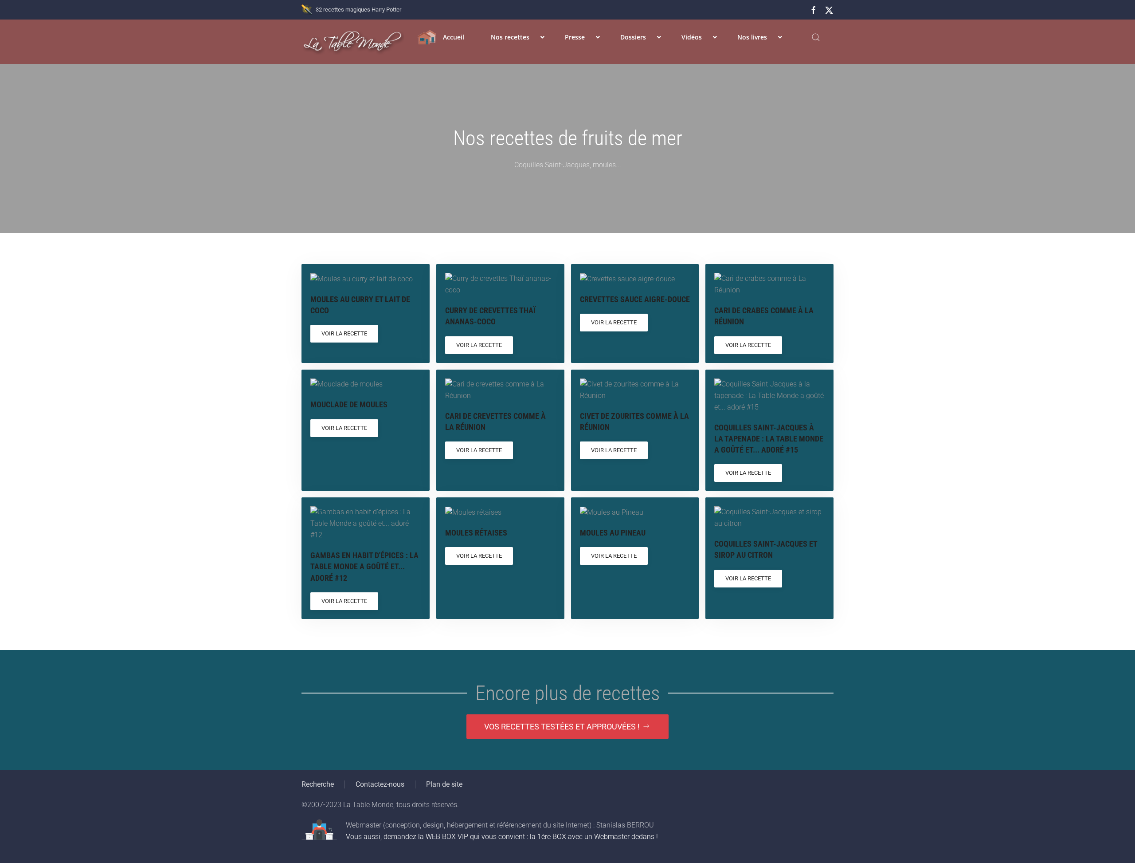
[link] (365, 313)
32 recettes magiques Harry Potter (358, 9)
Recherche (317, 784)
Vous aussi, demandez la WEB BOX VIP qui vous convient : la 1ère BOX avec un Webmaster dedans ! (502, 836)
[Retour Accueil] (352, 42)
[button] (815, 37)
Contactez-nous (380, 784)
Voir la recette (344, 333)
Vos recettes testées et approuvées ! (562, 726)
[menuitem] (440, 37)
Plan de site (444, 784)
